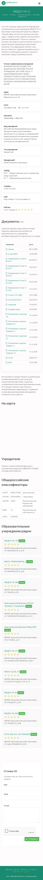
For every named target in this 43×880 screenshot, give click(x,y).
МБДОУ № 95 (10, 692)
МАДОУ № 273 (11, 650)
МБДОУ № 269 (11, 713)
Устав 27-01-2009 (15, 295)
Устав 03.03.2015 (14, 300)
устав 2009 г (13, 254)
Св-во (10, 358)
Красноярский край (24, 15)
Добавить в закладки (22, 872)
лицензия (12, 304)
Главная (5, 15)
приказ (11, 249)
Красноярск (36, 15)
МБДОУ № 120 (11, 540)
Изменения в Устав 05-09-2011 (16, 260)
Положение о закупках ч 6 (16, 315)
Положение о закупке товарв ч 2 (16, 344)
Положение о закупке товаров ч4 (16, 322)
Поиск (18, 870)
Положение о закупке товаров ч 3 (16, 351)
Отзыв (6, 805)
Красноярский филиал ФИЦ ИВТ (20, 627)
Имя (5, 785)
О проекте (33, 870)
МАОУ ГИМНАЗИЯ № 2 (15, 561)
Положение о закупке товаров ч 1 (16, 329)
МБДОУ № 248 (11, 582)
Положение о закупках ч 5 (16, 337)
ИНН (10, 362)
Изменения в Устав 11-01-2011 (16, 289)
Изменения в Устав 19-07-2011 (16, 267)
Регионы (13, 15)
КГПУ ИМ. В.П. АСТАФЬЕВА (17, 734)
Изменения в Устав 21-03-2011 (16, 274)
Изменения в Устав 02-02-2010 (16, 281)
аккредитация (14, 309)
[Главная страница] (9, 3)
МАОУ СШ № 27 (12, 671)
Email (6, 794)
